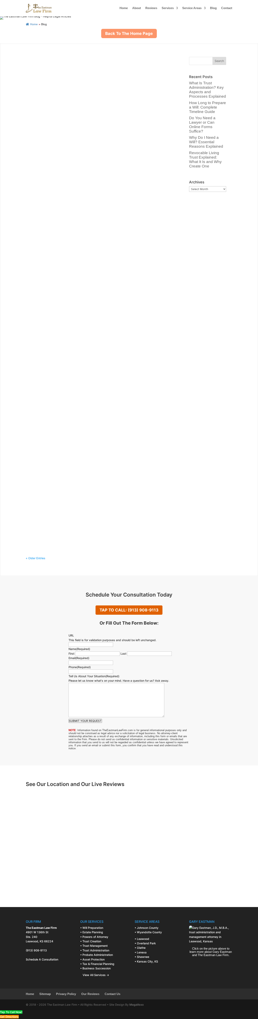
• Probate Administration (96, 954)
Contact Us (112, 994)
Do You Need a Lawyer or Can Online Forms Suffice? (75, 163)
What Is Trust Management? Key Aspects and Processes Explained (88, 362)
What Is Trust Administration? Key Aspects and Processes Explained (89, 63)
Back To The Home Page (129, 33)
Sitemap (45, 994)
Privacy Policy (66, 994)
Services (168, 8)
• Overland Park (145, 943)
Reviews (151, 8)
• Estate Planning (91, 932)
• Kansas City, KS (146, 961)
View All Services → (94, 975)
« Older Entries (35, 558)
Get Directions (9, 1016)
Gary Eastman (47, 69)
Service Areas (192, 8)
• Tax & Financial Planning (97, 964)
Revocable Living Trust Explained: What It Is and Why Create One (86, 262)
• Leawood (142, 939)
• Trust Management (94, 945)
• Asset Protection (92, 959)
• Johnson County (146, 927)
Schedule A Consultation (42, 959)
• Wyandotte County (148, 932)
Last (123, 653)
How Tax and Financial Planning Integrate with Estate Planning (84, 512)
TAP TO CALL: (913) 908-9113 (129, 610)
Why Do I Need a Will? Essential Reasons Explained (74, 213)
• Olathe (140, 947)
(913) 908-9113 (36, 950)
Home (124, 8)
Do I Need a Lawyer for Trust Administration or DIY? (74, 312)
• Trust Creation (90, 941)
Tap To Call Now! (11, 1012)
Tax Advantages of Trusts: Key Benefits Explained (73, 412)
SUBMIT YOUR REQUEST (85, 720)
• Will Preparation (91, 927)
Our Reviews (90, 994)
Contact (226, 8)
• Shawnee (142, 956)
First (71, 653)
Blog (213, 8)
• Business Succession (95, 968)
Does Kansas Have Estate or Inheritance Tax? (69, 462)
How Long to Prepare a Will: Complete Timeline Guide (76, 113)
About (136, 8)
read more (36, 88)
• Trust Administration (94, 950)
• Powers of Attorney (94, 937)
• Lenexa (141, 952)
